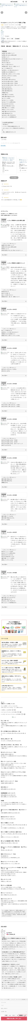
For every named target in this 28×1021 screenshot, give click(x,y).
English (10, 1015)
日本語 (6, 1015)
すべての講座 (7, 999)
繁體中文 (13, 1015)
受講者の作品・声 (17, 46)
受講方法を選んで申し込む (14, 1018)
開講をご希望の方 (4, 1008)
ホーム (2, 999)
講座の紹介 (8, 46)
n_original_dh (11, 934)
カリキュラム (25, 46)
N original (7, 36)
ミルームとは (3, 1002)
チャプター (4, 255)
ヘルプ (2, 1005)
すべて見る (14, 177)
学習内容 (3, 46)
